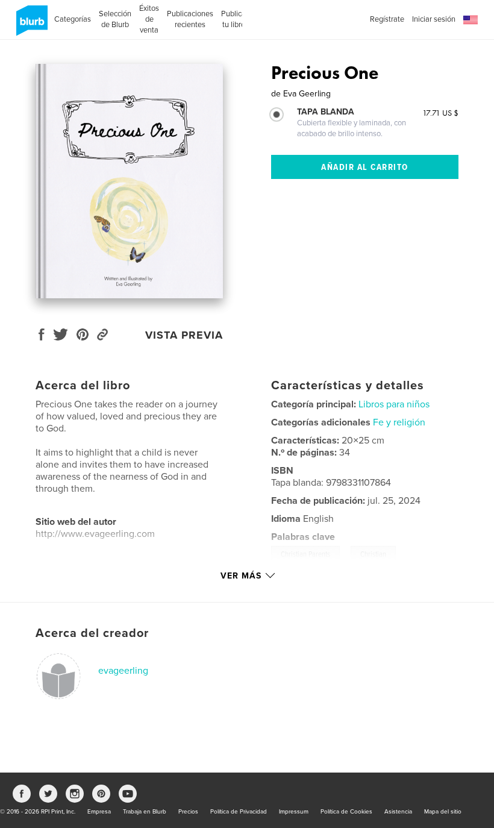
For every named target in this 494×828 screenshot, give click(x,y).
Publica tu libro (233, 19)
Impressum (293, 811)
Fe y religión (399, 422)
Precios (188, 811)
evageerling (123, 671)
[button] (470, 20)
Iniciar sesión (433, 19)
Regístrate (387, 19)
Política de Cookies (346, 811)
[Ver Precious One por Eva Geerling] (129, 181)
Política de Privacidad (238, 811)
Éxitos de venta (149, 19)
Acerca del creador (92, 633)
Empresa (99, 811)
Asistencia (398, 811)
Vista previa (184, 335)
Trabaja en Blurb (144, 811)
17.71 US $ (440, 112)
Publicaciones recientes (190, 19)
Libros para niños (394, 404)
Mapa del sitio (442, 811)
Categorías (72, 19)
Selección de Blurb (115, 19)
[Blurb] (30, 25)
